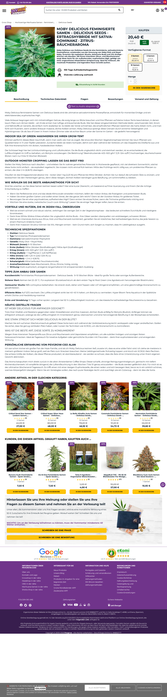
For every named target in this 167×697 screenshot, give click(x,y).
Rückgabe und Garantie (95, 570)
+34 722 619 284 (25, 2)
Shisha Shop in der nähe (32, 590)
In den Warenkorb (143, 88)
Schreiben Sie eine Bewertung (57, 537)
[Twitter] (26, 605)
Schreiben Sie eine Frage (56, 530)
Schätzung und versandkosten (98, 573)
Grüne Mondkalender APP (65, 588)
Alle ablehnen (123, 688)
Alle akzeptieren (97, 688)
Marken (57, 585)
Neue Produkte (60, 570)
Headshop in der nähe (31, 581)
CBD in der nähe (29, 584)
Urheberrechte (123, 590)
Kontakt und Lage (29, 575)
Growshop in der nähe (31, 578)
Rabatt (56, 576)
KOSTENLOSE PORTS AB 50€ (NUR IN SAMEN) (63, 2)
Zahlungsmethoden (93, 579)
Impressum (122, 572)
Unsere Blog (59, 573)
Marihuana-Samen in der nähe (35, 587)
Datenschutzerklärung (126, 575)
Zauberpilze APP (61, 591)
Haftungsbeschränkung (127, 581)
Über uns (26, 572)
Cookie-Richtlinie (124, 578)
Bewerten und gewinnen (69, 49)
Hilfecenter (90, 576)
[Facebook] (21, 605)
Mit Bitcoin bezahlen (94, 582)
